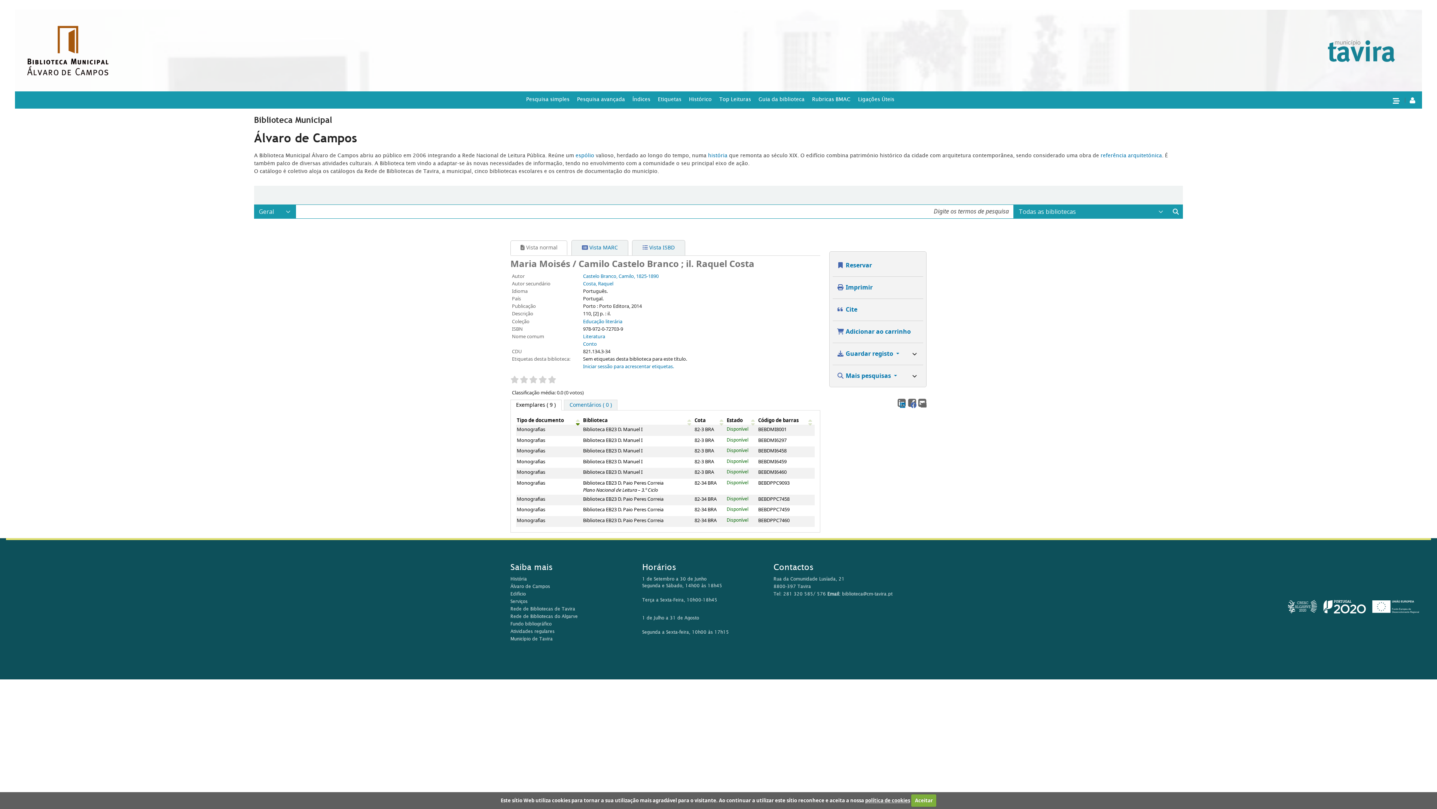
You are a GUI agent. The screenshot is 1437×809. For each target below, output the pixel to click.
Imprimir (858, 287)
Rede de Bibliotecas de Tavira (542, 609)
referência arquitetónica (1131, 155)
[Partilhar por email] (922, 402)
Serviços (519, 601)
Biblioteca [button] (595, 420)
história (717, 155)
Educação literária (602, 321)
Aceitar (924, 800)
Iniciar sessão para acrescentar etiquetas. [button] (628, 366)
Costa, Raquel (598, 284)
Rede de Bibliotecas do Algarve (544, 616)
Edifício (518, 594)
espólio (586, 155)
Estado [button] (735, 420)
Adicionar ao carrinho (877, 331)
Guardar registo (869, 353)
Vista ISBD (661, 248)
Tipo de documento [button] (540, 420)
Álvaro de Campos (530, 586)
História (518, 579)
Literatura (594, 336)
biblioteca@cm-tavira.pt (867, 594)
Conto (590, 344)
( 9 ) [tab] (536, 405)
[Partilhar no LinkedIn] (901, 402)
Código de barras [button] (778, 420)
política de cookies (887, 800)
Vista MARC (603, 248)
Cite (850, 309)
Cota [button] (700, 420)
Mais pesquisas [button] (868, 376)
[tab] (591, 405)
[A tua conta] (1412, 100)
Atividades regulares (532, 631)
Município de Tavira (531, 639)
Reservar (858, 265)
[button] (1395, 100)
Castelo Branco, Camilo (621, 276)
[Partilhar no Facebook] (911, 402)
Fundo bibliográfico (531, 624)
